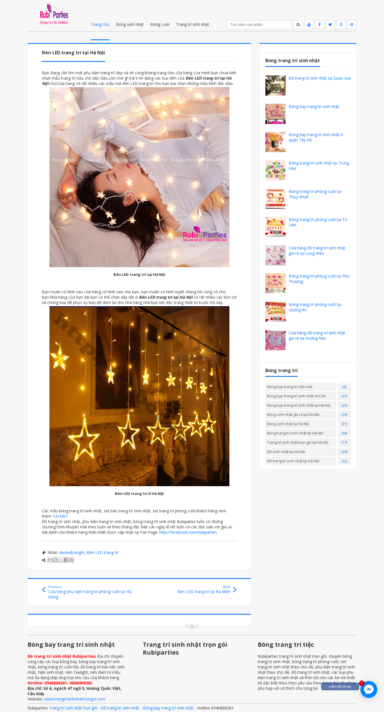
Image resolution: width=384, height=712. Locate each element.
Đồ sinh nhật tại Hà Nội (286, 451)
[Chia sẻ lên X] (61, 560)
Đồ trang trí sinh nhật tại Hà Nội (293, 460)
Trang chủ (100, 24)
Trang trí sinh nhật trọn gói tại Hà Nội (297, 442)
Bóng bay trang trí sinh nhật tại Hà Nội (299, 405)
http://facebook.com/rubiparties (188, 532)
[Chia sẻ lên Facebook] (66, 560)
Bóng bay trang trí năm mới (289, 386)
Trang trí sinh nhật (192, 24)
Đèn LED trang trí (102, 552)
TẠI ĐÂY (60, 516)
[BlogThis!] (55, 560)
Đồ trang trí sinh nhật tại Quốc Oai (320, 78)
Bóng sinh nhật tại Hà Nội (288, 423)
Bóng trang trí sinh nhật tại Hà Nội (295, 433)
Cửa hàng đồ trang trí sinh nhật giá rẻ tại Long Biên (317, 250)
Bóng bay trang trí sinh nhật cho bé (296, 395)
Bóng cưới (159, 24)
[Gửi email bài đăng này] (50, 560)
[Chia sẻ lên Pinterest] (71, 560)
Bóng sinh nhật (130, 24)
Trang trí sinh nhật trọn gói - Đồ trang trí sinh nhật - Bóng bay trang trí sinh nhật (121, 708)
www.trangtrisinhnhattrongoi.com (74, 699)
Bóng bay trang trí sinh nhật (314, 106)
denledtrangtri (72, 552)
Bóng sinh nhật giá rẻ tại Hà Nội (293, 414)
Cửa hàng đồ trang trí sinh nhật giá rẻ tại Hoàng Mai (317, 335)
